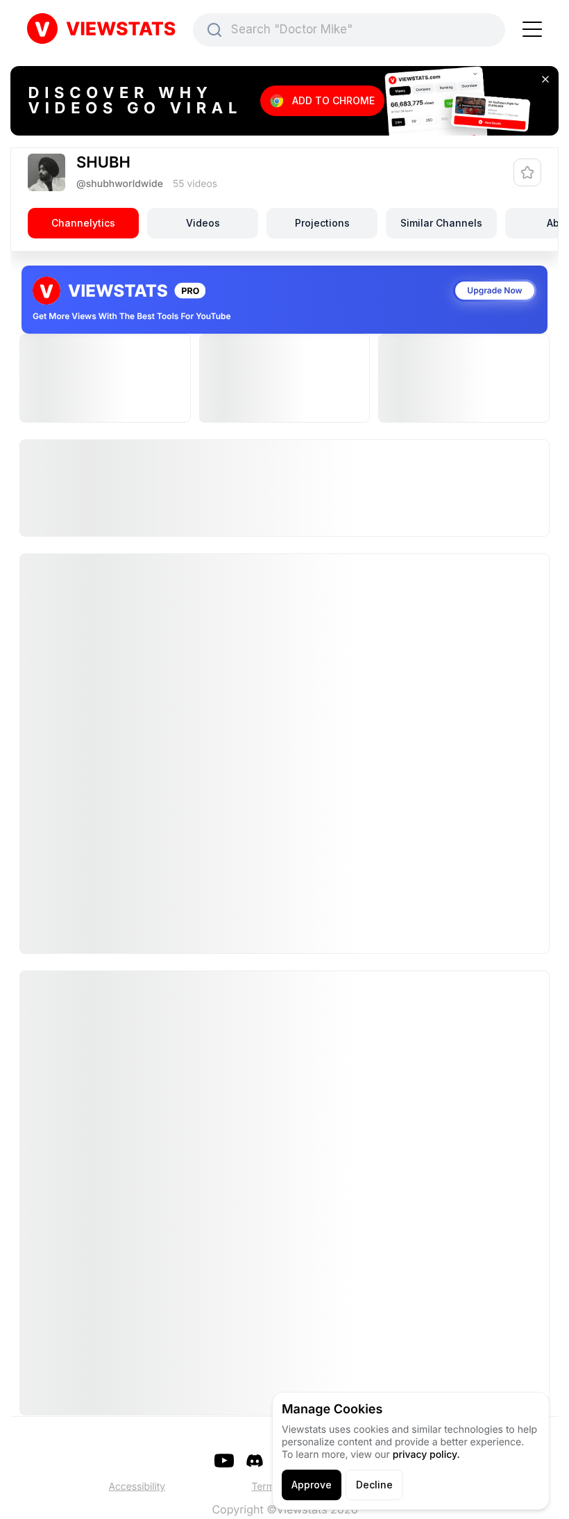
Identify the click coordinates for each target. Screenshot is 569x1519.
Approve (311, 1484)
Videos (203, 223)
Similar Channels (441, 223)
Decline (374, 1484)
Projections (322, 223)
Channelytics (83, 223)
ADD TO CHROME (333, 100)
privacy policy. (426, 1455)
